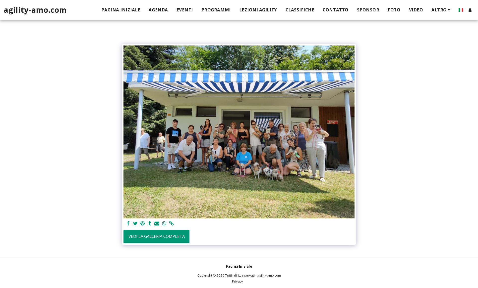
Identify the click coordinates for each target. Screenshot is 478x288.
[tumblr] (149, 223)
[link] (171, 223)
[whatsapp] (164, 223)
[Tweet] (135, 223)
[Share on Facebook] (128, 223)
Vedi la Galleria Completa (156, 236)
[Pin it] (142, 223)
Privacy (237, 281)
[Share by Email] (157, 223)
